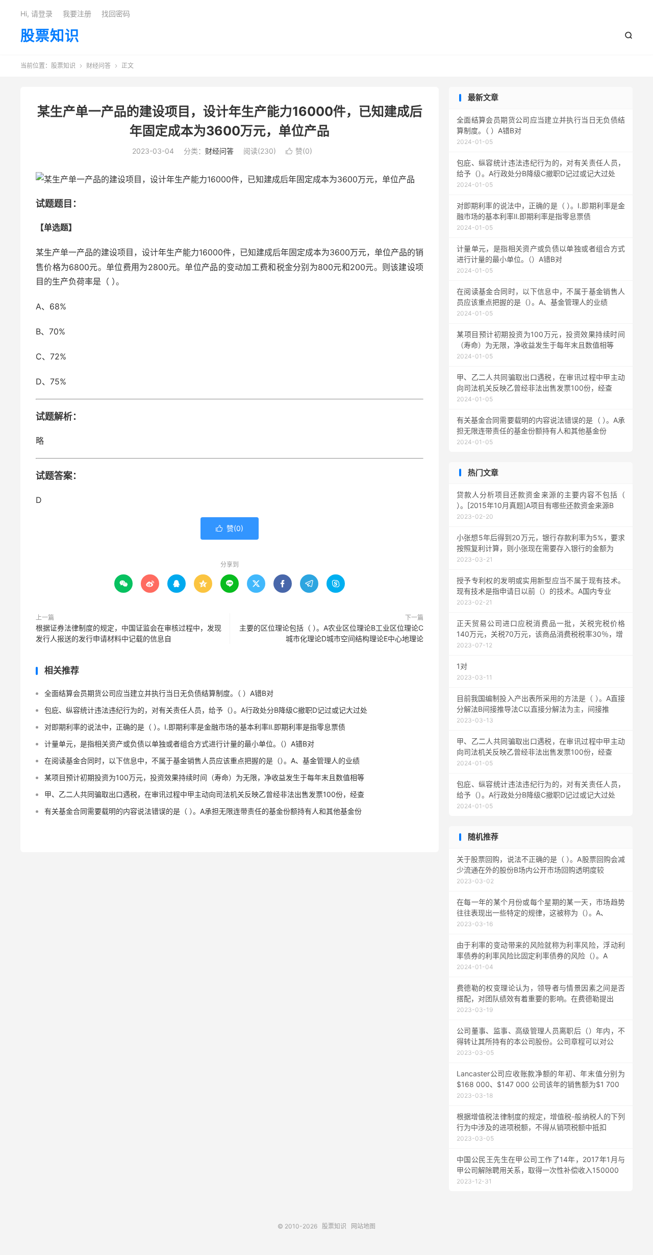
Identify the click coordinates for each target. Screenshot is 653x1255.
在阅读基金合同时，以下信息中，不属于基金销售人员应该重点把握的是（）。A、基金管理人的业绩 (202, 760)
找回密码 (116, 13)
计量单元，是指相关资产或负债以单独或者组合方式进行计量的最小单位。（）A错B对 (179, 743)
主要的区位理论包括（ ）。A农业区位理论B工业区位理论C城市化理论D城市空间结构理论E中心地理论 (331, 633)
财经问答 (98, 65)
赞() (299, 151)
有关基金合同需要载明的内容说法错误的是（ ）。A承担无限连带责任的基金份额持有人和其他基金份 (203, 811)
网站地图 (363, 1226)
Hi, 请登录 (36, 13)
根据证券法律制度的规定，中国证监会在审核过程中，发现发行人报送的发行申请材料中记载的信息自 (128, 633)
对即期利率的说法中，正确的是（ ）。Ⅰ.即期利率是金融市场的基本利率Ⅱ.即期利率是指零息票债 (194, 726)
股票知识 (50, 36)
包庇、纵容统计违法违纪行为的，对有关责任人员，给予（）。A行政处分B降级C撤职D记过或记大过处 (205, 710)
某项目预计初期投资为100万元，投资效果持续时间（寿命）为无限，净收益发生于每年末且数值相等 (204, 777)
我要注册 (77, 13)
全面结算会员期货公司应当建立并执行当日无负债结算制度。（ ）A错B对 (158, 693)
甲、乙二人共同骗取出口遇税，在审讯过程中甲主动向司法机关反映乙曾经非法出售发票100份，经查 (204, 794)
